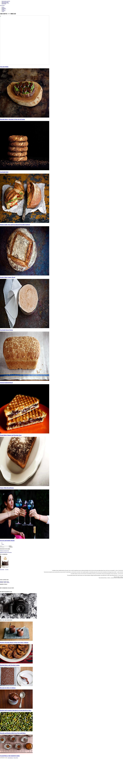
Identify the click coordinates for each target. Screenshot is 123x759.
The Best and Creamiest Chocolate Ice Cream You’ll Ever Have (15, 710)
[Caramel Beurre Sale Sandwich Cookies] (16, 753)
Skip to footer (4, 3)
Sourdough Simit (4, 172)
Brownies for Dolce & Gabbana (8, 687)
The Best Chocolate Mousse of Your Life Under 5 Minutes (14, 642)
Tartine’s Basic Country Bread (7, 277)
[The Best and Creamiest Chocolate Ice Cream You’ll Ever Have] (16, 708)
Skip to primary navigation (6, 1)
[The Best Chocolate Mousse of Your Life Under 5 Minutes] (16, 640)
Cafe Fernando (2, 5)
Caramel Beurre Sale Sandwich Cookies (10, 755)
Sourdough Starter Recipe (6, 330)
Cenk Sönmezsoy (10, 757)
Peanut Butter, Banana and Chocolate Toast (10, 435)
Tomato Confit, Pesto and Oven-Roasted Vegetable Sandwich (15, 224)
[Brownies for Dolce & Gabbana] (16, 685)
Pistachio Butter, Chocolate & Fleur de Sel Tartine (12, 119)
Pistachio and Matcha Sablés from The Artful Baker (13, 733)
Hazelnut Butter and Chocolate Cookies (10, 665)
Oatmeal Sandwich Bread (6, 382)
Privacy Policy (16, 757)
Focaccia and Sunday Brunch (7, 540)
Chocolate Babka (4, 66)
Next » (3, 544)
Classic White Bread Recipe (7, 487)
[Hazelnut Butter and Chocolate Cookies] (16, 663)
